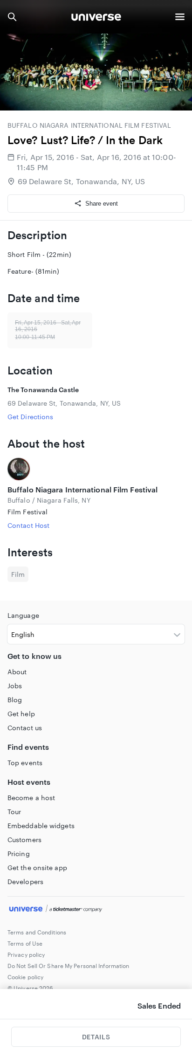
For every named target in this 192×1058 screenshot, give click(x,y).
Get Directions (30, 417)
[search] (12, 16)
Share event (101, 203)
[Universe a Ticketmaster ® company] (96, 909)
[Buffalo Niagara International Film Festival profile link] (96, 469)
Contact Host (28, 525)
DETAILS (96, 1037)
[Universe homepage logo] (96, 18)
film (18, 574)
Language (23, 615)
